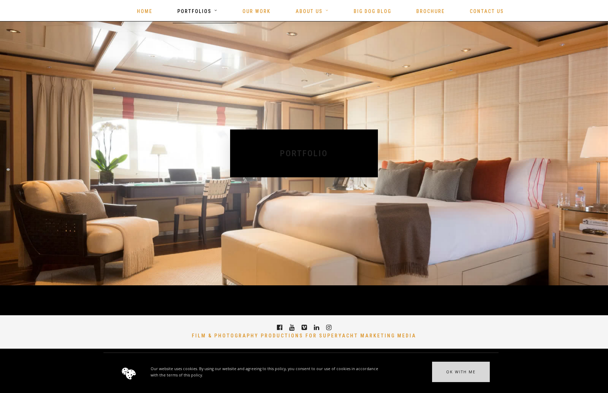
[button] (461, 372)
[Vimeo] (304, 327)
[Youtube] (291, 327)
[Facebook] (279, 327)
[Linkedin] (316, 327)
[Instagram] (328, 327)
